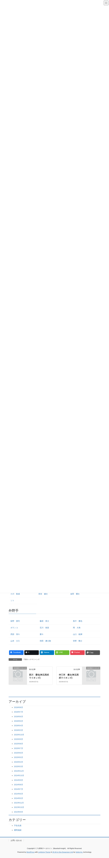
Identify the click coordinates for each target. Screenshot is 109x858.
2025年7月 (18, 748)
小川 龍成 (15, 594)
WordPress (30, 852)
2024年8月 (18, 785)
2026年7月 (18, 712)
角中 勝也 (77, 621)
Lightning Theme (44, 852)
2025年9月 (18, 739)
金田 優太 (75, 594)
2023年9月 (18, 812)
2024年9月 (18, 780)
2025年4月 (18, 762)
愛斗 (41, 634)
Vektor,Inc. (79, 852)
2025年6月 (18, 753)
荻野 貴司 (15, 621)
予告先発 (17, 825)
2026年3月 (18, 730)
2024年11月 (19, 771)
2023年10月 (19, 807)
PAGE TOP (104, 830)
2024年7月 (18, 789)
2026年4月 (18, 725)
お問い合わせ (16, 840)
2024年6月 (18, 794)
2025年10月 (19, 735)
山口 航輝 (77, 634)
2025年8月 (18, 744)
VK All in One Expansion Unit (62, 852)
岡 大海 (76, 628)
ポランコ (14, 628)
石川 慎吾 (44, 628)
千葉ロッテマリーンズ (31, 659)
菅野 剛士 (77, 641)
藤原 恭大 (44, 621)
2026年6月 (18, 716)
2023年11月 (19, 803)
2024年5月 (18, 798)
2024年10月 (19, 775)
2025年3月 (18, 766)
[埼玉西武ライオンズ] (18, 672)
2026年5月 (18, 721)
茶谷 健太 (43, 594)
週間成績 (17, 830)
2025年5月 (18, 757)
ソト (12, 600)
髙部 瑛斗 (15, 634)
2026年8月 (18, 707)
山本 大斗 (15, 641)
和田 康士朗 (45, 641)
